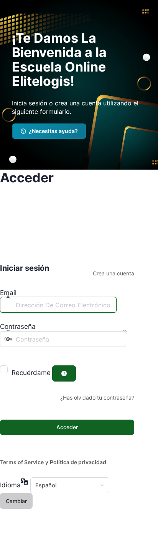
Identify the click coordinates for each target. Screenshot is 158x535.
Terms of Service (22, 462)
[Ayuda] (64, 373)
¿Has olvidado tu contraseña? (97, 397)
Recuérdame (31, 373)
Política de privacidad (78, 462)
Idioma (10, 485)
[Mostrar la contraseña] (5, 354)
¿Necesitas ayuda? (53, 131)
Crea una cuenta (113, 273)
